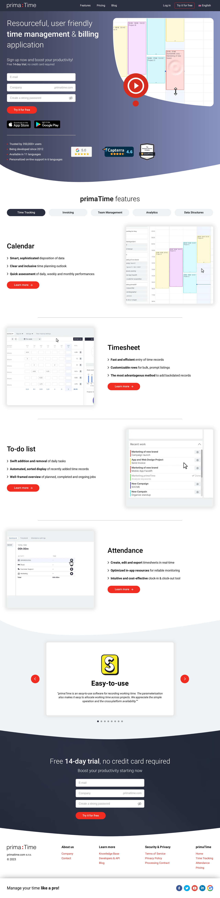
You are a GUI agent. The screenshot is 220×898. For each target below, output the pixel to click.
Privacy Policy (153, 858)
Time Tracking (204, 858)
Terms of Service (155, 853)
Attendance (203, 863)
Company (67, 853)
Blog (114, 5)
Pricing (101, 5)
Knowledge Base (109, 853)
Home (199, 853)
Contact (66, 858)
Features (85, 5)
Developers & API (109, 858)
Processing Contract (157, 863)
